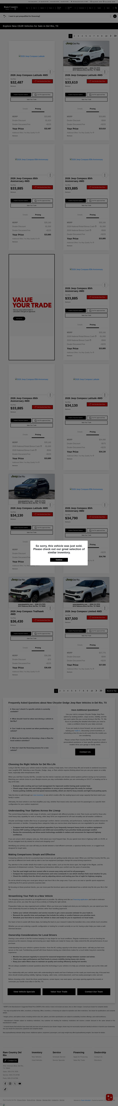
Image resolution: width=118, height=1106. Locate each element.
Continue (59, 560)
